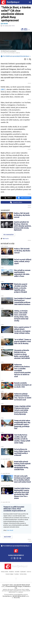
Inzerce (29, 571)
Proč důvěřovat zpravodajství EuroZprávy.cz (16, 56)
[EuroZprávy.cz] (11, 2)
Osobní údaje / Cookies (12, 574)
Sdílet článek (25, 29)
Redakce (11, 571)
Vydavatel (23, 571)
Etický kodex (4, 571)
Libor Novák (4, 23)
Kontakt (17, 571)
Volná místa (23, 574)
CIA (4, 238)
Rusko (7, 238)
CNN (2, 89)
